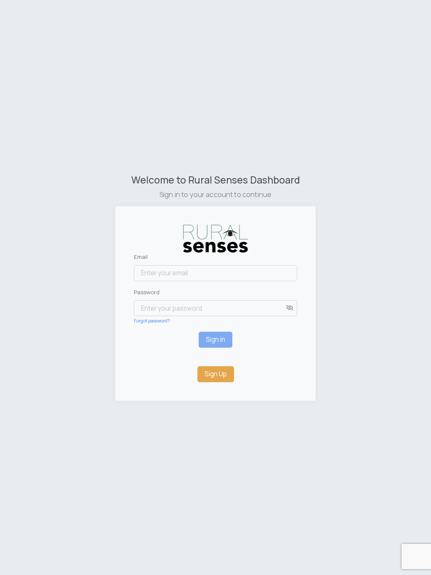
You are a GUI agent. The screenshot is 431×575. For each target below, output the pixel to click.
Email (141, 257)
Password (147, 292)
